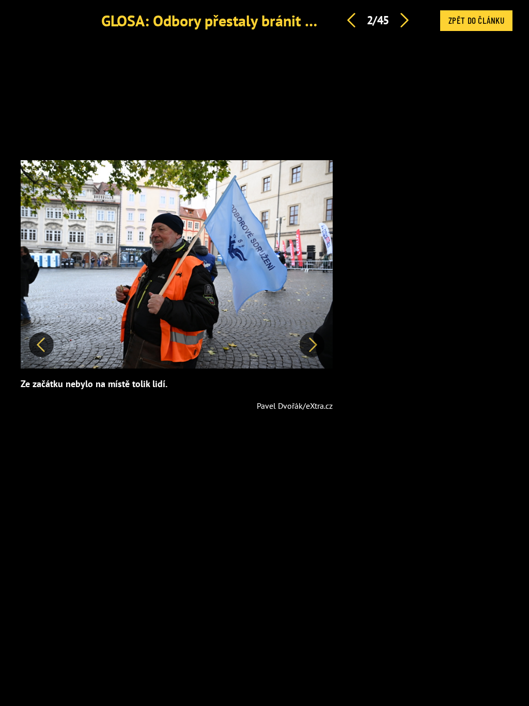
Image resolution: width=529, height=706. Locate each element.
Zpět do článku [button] (476, 20)
